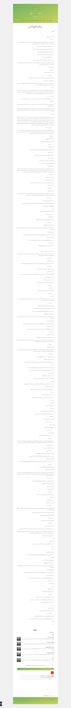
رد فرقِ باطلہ (37, 20)
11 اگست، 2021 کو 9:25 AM (43, 676)
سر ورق (50, 20)
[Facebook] (53, 699)
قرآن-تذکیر (44, 20)
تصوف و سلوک (27, 20)
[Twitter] (52, 699)
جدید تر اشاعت (18, 669)
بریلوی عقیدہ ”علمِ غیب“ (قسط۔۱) (35, 26)
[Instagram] (51, 699)
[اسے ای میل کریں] (53, 632)
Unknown (49, 676)
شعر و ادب (30, 20)
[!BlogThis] (52, 632)
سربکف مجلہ (24, 700)
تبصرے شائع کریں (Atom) (47, 695)
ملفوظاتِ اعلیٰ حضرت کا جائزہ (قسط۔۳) (50, 653)
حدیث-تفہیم (40, 20)
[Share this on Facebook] (36, 630)
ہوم (35, 669)
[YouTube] (50, 699)
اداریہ (47, 20)
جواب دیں (50, 679)
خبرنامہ (20, 20)
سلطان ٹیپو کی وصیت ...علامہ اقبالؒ (50, 642)
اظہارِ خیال (23, 20)
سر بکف (36, 13)
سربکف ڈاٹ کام (21, 701)
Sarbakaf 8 (29, 27)
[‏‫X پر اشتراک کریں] (51, 632)
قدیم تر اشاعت (52, 669)
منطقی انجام (53, 658)
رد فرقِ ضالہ (34, 20)
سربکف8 (36, 27)
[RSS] (49, 699)
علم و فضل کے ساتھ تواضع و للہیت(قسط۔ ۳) (49, 647)
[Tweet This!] (34, 630)
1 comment (33, 27)
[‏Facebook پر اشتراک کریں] (50, 632)
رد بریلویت (38, 27)
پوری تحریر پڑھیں (23, 639)
